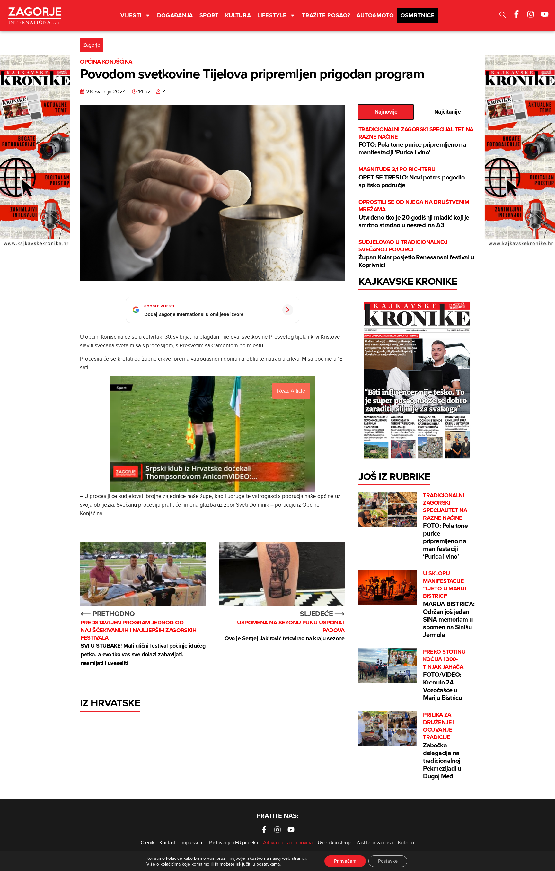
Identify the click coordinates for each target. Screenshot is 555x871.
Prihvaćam (345, 861)
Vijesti (131, 15)
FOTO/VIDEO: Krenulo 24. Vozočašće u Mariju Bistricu (444, 675)
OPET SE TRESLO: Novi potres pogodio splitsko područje (411, 177)
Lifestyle (271, 15)
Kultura (238, 15)
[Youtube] (545, 14)
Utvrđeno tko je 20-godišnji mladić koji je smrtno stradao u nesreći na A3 (413, 214)
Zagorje (91, 44)
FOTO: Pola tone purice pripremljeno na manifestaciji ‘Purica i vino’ (415, 141)
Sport (209, 15)
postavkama (268, 864)
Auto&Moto (375, 15)
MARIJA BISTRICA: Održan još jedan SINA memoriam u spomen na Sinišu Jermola (448, 604)
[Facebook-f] (516, 14)
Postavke (388, 861)
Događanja (175, 15)
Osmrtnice (418, 15)
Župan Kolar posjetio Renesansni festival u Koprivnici (416, 254)
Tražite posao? (326, 15)
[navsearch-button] (502, 15)
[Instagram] (530, 14)
